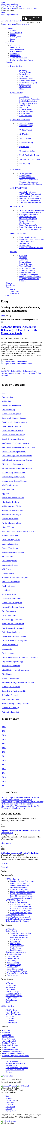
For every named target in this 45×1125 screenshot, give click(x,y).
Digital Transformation (10, 645)
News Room (10, 285)
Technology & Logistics (10, 695)
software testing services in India (14, 473)
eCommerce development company (15, 578)
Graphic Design (25, 85)
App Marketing (25, 105)
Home (3, 2)
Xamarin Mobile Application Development (17, 468)
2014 (4, 777)
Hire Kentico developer (10, 502)
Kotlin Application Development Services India (19, 531)
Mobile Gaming (25, 246)
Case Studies (15, 54)
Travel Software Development (13, 624)
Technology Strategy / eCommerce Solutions (18, 683)
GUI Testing (23, 134)
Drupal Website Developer (11, 426)
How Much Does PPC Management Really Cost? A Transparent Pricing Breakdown (20, 807)
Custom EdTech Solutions (11, 599)
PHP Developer (11, 1010)
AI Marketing (24, 97)
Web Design (6, 569)
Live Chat (4, 6)
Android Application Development (26, 242)
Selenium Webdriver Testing (29, 159)
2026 (4, 727)
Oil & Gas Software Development (14, 641)
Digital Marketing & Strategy (12, 662)
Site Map (9, 1109)
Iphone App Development (11, 405)
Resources (9, 1098)
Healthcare (23, 258)
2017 (4, 765)
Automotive (23, 260)
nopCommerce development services (15, 443)
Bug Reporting (24, 163)
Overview (13, 30)
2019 (4, 756)
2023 (4, 739)
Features (13, 35)
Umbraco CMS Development (30, 198)
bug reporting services (10, 544)
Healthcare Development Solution (14, 636)
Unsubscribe (10, 1107)
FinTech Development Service (13, 607)
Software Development (10, 678)
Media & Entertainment (27, 272)
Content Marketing (26, 111)
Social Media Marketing (28, 101)
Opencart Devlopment (10, 565)
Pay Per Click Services (10, 519)
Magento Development (27, 217)
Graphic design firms (9, 561)
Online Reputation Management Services (17, 460)
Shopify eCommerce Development (26, 222)
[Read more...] (6, 843)
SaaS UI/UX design (8, 371)
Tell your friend (11, 1100)
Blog (12, 41)
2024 (4, 735)
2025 (4, 731)
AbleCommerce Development (30, 202)
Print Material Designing (28, 83)
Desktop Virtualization (10, 548)
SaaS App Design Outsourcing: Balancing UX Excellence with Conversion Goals (19, 330)
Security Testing (25, 138)
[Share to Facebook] (14, 361)
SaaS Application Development (30, 184)
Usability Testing (25, 130)
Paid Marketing (7, 397)
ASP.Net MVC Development (30, 194)
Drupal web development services (14, 422)
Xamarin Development (27, 192)
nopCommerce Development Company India (18, 447)
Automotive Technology (11, 712)
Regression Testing (26, 142)
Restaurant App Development (12, 620)
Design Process (25, 87)
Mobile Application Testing (29, 155)
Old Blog (9, 1072)
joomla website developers (11, 515)
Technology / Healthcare (11, 666)
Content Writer (24, 114)
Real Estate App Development (13, 628)
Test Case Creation (26, 124)
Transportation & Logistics (29, 275)
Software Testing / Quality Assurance (15, 704)
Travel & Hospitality (26, 266)
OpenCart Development (28, 219)
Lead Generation (25, 116)
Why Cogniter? (15, 37)
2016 (4, 769)
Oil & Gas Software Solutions (30, 277)
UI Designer (10, 1020)
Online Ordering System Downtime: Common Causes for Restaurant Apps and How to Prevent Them (22, 803)
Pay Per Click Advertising (11, 523)
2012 (4, 786)
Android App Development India (14, 452)
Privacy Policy (11, 1111)
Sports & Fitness (25, 262)
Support (13, 39)
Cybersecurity (7, 649)
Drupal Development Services (30, 225)
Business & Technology (10, 708)
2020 (4, 752)
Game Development (9, 615)
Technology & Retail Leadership (14, 691)
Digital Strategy (7, 674)
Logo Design (24, 76)
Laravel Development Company (13, 435)
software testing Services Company (14, 481)
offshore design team (24, 371)
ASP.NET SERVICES (18, 188)
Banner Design (24, 74)
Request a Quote (15, 6)
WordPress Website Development (31, 210)
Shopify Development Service (13, 439)
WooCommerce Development (30, 229)
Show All (4, 867)
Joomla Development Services (30, 212)
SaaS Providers (7, 557)
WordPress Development (11, 485)
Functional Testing (26, 126)
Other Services (15, 170)
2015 (4, 773)
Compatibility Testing (27, 151)
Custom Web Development (12, 603)
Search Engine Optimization (29, 99)
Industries (13, 252)
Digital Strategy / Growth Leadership (15, 670)
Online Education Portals (11, 632)
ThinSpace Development (28, 182)
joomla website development (12, 510)
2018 (4, 760)
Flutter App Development (28, 237)
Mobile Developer (12, 1012)
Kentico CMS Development (29, 200)
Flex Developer (11, 1023)
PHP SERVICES (16, 206)
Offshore (9, 283)
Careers (8, 287)
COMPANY (10, 28)
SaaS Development (9, 611)
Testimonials (10, 289)
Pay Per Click (24, 107)
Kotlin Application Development (31, 248)
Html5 (21, 89)
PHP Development (12, 879)
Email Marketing (25, 109)
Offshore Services (7, 1006)
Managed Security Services (29, 180)
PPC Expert (10, 1018)
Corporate (23, 256)
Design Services (16, 51)
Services (9, 62)
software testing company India (13, 477)
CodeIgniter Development (28, 215)
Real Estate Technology (10, 699)
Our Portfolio (15, 45)
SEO (3, 393)
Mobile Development (18, 233)
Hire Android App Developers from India (17, 456)
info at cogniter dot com (9, 4)
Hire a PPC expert (8, 527)
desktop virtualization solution (13, 552)
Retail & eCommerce (27, 270)
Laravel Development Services (30, 227)
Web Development (17, 49)
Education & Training (27, 268)
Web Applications (25, 173)
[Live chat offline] (32, 20)
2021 (4, 748)
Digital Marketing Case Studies (21, 60)
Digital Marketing (16, 93)
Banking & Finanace (9, 1043)
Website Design (25, 72)
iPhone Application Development (31, 239)
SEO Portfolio (15, 56)
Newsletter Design (26, 78)
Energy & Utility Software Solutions (15, 1056)
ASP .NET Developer (14, 1014)
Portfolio (9, 43)
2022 (4, 744)
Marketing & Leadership (11, 687)
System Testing (24, 147)
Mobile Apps (15, 47)
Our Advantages (16, 33)
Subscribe (9, 1105)
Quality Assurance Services (20, 120)
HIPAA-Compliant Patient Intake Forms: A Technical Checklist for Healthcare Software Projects (21, 799)
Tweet (29, 364)
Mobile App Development (11, 414)
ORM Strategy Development (12, 464)
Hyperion (5, 494)
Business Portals (25, 176)
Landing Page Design (27, 80)
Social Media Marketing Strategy (14, 418)
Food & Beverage (25, 264)
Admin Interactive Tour (18, 58)
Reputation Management (28, 103)
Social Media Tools (9, 594)
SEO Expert (10, 1016)
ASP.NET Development (11, 582)
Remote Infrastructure (27, 178)
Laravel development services (12, 431)
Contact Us (10, 296)
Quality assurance (8, 653)
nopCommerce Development (29, 196)
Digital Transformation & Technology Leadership (20, 657)
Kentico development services (13, 498)
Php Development (8, 586)
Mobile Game (7, 401)
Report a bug (10, 1102)
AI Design (23, 70)
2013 (4, 781)
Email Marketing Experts (11, 540)
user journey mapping (27, 373)
